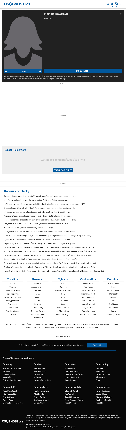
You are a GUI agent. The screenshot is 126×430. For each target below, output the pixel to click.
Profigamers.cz (57, 324)
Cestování (36, 324)
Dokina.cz (48, 327)
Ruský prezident (12, 300)
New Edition (39, 374)
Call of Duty (38, 307)
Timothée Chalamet (88, 314)
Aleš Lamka (39, 394)
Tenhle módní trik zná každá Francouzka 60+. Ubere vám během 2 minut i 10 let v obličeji (41, 259)
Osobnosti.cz (88, 279)
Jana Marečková (10, 391)
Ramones (100, 371)
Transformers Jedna (12, 368)
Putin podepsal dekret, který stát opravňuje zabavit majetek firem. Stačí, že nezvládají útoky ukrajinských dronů (50, 263)
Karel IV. (99, 403)
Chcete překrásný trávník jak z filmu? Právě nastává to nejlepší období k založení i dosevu (41, 208)
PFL (63, 294)
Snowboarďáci (9, 374)
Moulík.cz (30, 327)
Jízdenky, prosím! (113, 314)
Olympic (99, 368)
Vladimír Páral (71, 391)
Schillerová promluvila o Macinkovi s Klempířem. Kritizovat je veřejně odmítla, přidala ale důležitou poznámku (49, 267)
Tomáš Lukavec (72, 397)
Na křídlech (113, 307)
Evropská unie (12, 307)
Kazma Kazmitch (88, 294)
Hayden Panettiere (42, 380)
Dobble (113, 297)
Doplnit (97, 345)
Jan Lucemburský (103, 400)
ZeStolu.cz (69, 324)
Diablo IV (38, 297)
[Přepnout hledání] (108, 4)
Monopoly (113, 294)
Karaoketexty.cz (94, 324)
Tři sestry (100, 377)
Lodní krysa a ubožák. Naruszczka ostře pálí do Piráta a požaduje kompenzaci (36, 200)
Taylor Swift (88, 307)
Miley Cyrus (70, 368)
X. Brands (38, 377)
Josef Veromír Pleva (74, 400)
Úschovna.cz (107, 324)
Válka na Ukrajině (13, 290)
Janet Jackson (71, 380)
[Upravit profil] (120, 14)
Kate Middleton (103, 391)
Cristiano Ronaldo (42, 400)
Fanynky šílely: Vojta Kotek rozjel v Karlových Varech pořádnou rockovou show (36, 223)
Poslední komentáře (15, 150)
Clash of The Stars (63, 290)
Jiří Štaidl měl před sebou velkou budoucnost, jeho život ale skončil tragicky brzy (37, 212)
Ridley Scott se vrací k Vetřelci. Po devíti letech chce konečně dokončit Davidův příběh (39, 231)
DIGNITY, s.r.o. (70, 427)
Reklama (29, 424)
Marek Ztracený (88, 304)
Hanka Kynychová (41, 391)
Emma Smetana (88, 311)
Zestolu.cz (113, 279)
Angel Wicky (8, 400)
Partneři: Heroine (63, 336)
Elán (98, 380)
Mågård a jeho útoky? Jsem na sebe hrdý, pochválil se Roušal (29, 227)
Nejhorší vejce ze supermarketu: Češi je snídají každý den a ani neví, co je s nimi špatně (39, 243)
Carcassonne (113, 283)
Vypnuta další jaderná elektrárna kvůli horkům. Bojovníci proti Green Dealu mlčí (37, 239)
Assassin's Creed (37, 287)
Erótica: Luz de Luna (12, 380)
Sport (23, 324)
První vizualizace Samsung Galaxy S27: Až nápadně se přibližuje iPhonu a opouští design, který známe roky (47, 235)
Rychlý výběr (82, 71)
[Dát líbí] (12, 71)
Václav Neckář (40, 371)
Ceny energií (12, 304)
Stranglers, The (103, 374)
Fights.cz (63, 279)
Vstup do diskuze (63, 170)
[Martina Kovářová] (23, 40)
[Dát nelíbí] (33, 71)
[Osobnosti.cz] (17, 4)
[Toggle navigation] (120, 4)
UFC (63, 283)
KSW (63, 297)
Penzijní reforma (12, 311)
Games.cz (38, 279)
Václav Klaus (101, 394)
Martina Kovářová (56, 14)
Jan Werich (69, 394)
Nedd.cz (117, 324)
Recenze (37, 283)
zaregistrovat (57, 345)
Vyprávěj (7, 377)
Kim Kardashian (88, 297)
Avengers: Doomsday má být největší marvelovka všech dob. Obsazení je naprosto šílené (41, 196)
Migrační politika (12, 294)
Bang (113, 287)
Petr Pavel (88, 287)
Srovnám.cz (80, 327)
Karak (113, 311)
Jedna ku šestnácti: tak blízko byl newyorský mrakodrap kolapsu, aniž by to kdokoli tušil (40, 220)
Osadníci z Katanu (113, 290)
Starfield (37, 290)
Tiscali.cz (12, 279)
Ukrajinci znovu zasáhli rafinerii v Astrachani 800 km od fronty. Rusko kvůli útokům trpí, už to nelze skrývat (48, 255)
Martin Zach (8, 397)
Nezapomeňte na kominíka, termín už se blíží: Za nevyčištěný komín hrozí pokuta (37, 216)
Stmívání (7, 371)
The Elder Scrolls (38, 311)
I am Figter (63, 300)
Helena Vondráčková (74, 374)
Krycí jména (113, 304)
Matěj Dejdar (39, 397)
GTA (37, 294)
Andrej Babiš (88, 283)
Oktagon (63, 287)
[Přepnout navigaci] (112, 4)
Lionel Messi (39, 403)
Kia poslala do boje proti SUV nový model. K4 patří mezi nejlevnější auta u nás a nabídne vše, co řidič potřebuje (50, 251)
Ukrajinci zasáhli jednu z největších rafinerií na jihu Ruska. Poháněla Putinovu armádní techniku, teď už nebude (49, 247)
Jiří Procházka (63, 311)
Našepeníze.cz (68, 327)
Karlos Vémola (63, 307)
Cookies (36, 424)
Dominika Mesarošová (13, 403)
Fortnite (37, 304)
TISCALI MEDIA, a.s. (48, 427)
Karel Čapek (70, 403)
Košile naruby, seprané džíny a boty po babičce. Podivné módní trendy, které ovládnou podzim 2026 (44, 204)
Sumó (63, 304)
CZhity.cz (57, 327)
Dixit (113, 300)
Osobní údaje (44, 424)
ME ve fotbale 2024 (12, 297)
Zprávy (16, 324)
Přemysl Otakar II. (104, 397)
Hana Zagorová (88, 290)
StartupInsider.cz (93, 327)
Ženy (29, 324)
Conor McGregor (63, 314)
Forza (37, 300)
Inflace (12, 283)
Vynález (12, 314)
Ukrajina (12, 287)
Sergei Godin (39, 368)
